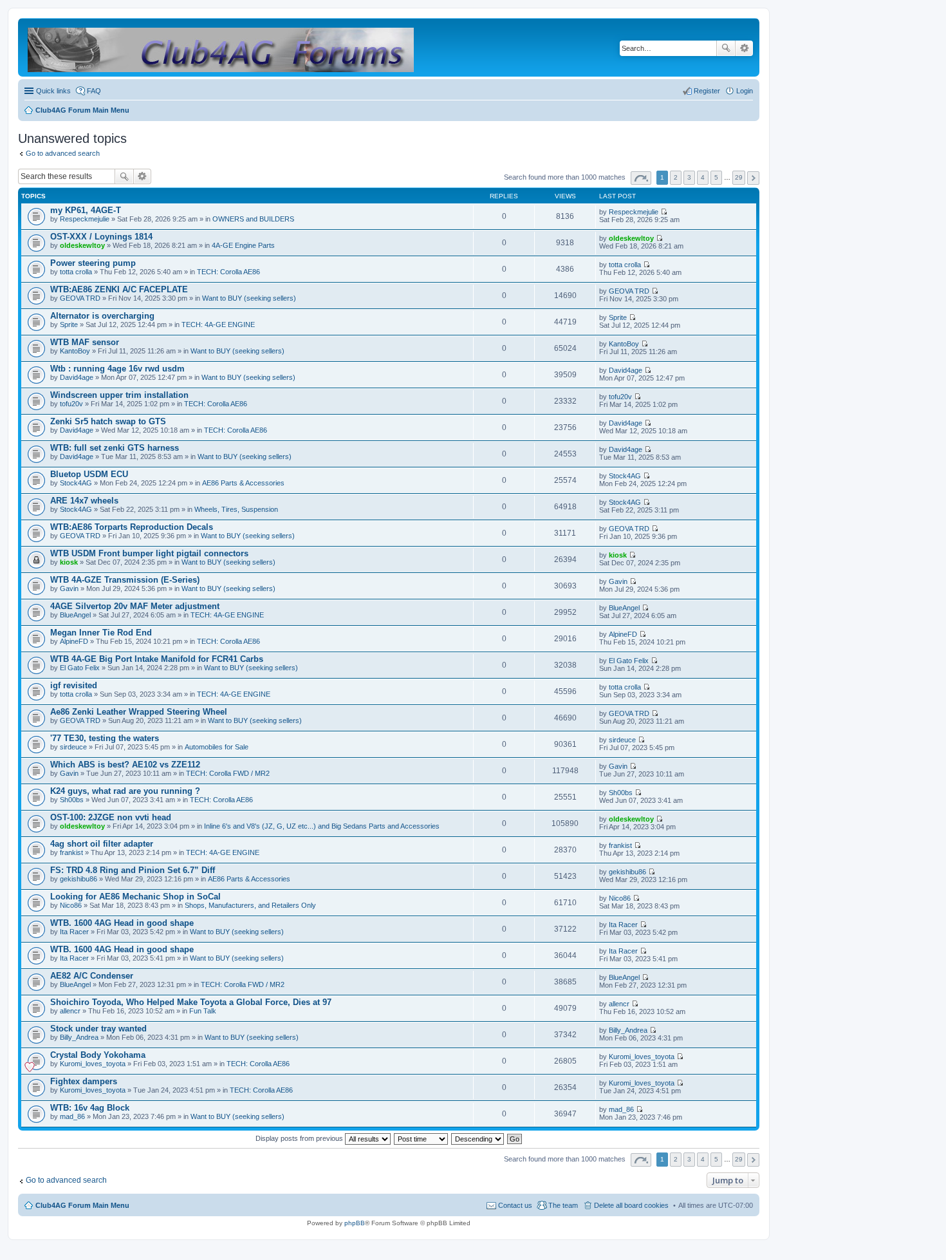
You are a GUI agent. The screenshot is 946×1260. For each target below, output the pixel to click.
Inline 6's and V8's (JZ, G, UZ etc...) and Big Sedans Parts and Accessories (322, 826)
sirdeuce (73, 747)
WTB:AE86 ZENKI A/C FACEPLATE (119, 289)
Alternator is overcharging (102, 316)
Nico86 (71, 905)
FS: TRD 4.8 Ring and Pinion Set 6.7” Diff (132, 870)
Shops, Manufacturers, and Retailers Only (250, 905)
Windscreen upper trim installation (119, 395)
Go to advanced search (63, 153)
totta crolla (76, 272)
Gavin (69, 588)
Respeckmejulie (84, 219)
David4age (76, 377)
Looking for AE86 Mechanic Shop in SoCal (135, 896)
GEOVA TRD (80, 298)
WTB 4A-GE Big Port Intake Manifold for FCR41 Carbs (156, 659)
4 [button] (703, 177)
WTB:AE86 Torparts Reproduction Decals (131, 527)
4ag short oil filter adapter (101, 844)
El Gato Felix (80, 668)
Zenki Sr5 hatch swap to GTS (108, 421)
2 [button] (676, 177)
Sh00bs (72, 800)
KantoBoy (75, 351)
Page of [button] (641, 178)
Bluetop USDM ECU (89, 474)
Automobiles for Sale (216, 747)
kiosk (69, 562)
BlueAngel (75, 615)
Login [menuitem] (744, 91)
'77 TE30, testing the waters (104, 738)
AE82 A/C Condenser (91, 976)
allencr (70, 1011)
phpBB (354, 1223)
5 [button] (716, 177)
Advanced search (744, 48)
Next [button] (753, 178)
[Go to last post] (663, 212)
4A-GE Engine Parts (243, 245)
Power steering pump (93, 263)
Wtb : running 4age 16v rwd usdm (117, 368)
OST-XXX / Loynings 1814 (101, 236)
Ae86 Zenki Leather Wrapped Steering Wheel (138, 712)
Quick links (53, 91)
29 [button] (739, 177)
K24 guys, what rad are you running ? (125, 791)
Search (726, 48)
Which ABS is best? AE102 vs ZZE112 (125, 764)
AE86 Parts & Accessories (243, 483)
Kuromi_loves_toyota (92, 1063)
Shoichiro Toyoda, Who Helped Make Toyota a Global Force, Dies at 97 (190, 1002)
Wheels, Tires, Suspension (236, 509)
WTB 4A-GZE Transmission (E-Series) (124, 580)
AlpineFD (74, 641)
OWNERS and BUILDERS (253, 219)
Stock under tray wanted (98, 1028)
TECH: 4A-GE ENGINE (218, 324)
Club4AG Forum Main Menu (82, 1205)
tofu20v (71, 404)
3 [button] (689, 177)
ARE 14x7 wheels (84, 500)
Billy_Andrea (79, 1037)
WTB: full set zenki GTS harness (114, 448)
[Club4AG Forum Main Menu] (221, 47)
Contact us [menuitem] (515, 1205)
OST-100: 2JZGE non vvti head (110, 817)
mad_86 (72, 1116)
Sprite (69, 324)
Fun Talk (202, 1011)
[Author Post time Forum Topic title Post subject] (421, 1138)
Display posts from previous (300, 1138)
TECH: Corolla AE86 (228, 272)
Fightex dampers (83, 1081)
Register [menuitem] (707, 91)
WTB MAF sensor (84, 342)
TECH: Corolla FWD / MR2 (228, 773)
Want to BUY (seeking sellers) (249, 298)
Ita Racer (74, 932)
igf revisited (73, 685)
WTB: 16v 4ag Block (89, 1108)
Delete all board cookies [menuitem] (631, 1205)
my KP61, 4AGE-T (85, 210)
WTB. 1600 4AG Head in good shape (122, 923)
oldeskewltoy (82, 245)
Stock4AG (76, 483)
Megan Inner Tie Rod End (101, 632)
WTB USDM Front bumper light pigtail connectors (149, 553)
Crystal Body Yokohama (97, 1055)
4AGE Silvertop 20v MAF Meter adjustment (134, 606)
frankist (71, 852)
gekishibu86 (78, 879)
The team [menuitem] (563, 1205)
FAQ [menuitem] (94, 91)
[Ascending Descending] (478, 1138)
